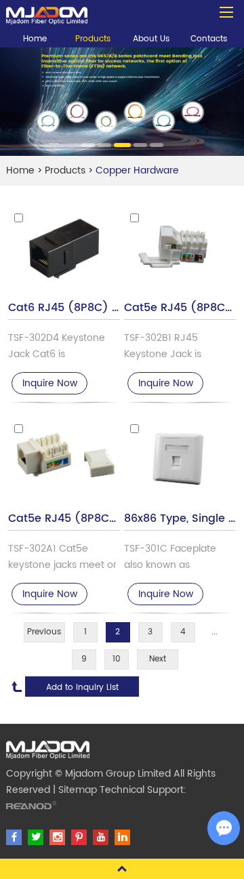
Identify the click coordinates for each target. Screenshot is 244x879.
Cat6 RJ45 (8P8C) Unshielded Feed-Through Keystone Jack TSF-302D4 (63, 308)
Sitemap (77, 790)
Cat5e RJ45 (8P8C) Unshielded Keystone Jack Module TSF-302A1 (63, 518)
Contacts (208, 39)
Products (92, 39)
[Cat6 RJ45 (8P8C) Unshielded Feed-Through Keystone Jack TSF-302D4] (63, 250)
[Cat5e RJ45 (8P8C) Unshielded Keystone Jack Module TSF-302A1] (63, 461)
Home (35, 39)
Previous (44, 632)
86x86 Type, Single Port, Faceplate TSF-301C (179, 518)
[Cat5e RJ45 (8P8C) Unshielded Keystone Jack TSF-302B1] (179, 250)
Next (157, 659)
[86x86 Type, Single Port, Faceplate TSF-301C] (179, 461)
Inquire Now (49, 383)
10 (117, 659)
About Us (151, 39)
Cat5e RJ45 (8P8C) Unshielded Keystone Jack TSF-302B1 (179, 308)
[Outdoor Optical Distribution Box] (46, 12)
